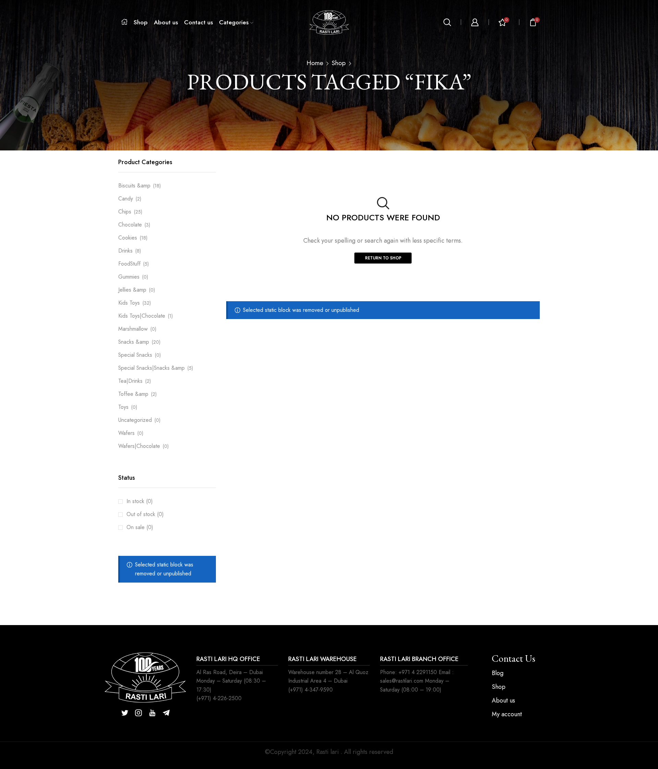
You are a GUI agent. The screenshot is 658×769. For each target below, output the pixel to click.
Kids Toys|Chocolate (141, 316)
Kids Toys (129, 303)
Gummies (128, 277)
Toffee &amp (133, 394)
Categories (233, 22)
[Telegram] (166, 712)
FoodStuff (129, 264)
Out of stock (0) (145, 514)
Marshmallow (133, 329)
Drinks (125, 251)
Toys (123, 407)
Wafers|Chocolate (139, 446)
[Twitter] (124, 712)
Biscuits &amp (134, 186)
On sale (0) (139, 527)
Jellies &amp (132, 290)
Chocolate (130, 225)
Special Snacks (135, 355)
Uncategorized (135, 420)
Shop (141, 22)
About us (166, 22)
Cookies (127, 238)
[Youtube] (152, 712)
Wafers (126, 433)
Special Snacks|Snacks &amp (151, 368)
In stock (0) (139, 501)
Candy (125, 199)
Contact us (198, 22)
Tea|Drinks (130, 381)
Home (314, 63)
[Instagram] (138, 712)
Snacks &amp (133, 342)
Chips (124, 212)
